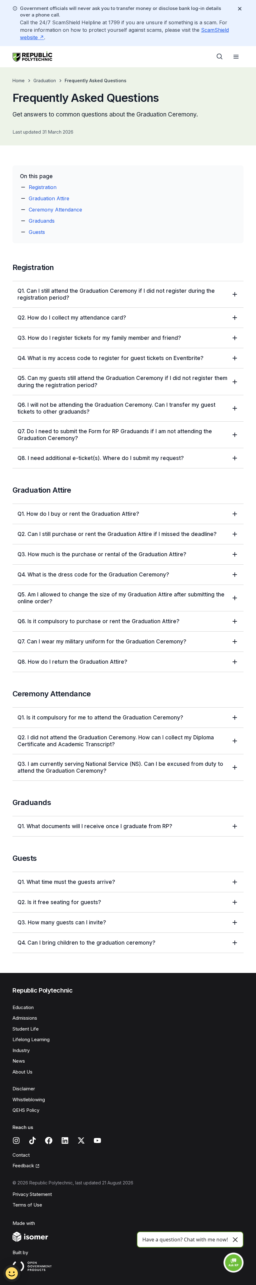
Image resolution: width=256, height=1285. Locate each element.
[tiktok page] (32, 1140)
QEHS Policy (25, 1110)
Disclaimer (23, 1089)
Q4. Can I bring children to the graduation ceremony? (86, 943)
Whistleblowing (28, 1099)
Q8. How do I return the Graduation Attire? (72, 662)
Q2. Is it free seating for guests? (59, 902)
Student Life (25, 1029)
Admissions (24, 1018)
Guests (37, 232)
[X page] (81, 1140)
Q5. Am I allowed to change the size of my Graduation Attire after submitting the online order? (120, 598)
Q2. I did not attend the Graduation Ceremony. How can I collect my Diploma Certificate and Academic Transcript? (115, 740)
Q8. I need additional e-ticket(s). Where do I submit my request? (100, 458)
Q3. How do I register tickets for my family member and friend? (99, 338)
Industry (21, 1050)
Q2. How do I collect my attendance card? (71, 318)
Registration (43, 187)
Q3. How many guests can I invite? (61, 922)
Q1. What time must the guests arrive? (66, 882)
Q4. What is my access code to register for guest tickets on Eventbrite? (110, 358)
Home (18, 80)
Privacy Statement (32, 1194)
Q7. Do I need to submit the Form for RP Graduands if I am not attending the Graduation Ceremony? (114, 434)
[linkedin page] (65, 1140)
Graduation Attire (49, 198)
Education (23, 1007)
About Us (22, 1072)
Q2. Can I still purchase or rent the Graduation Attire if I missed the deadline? (117, 534)
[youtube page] (97, 1140)
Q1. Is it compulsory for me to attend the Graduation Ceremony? (100, 717)
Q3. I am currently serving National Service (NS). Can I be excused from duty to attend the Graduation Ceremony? (120, 767)
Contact (21, 1155)
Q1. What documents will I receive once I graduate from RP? (94, 826)
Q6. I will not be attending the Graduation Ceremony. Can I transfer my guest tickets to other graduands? (116, 408)
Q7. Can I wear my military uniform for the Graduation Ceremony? (101, 641)
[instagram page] (16, 1140)
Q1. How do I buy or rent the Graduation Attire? (78, 514)
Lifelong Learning (31, 1039)
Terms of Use (27, 1205)
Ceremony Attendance (55, 209)
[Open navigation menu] (236, 56)
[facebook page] (48, 1140)
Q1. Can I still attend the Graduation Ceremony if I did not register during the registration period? (116, 294)
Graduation (44, 80)
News (18, 1061)
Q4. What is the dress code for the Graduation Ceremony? (93, 574)
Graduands (42, 221)
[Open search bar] (219, 56)
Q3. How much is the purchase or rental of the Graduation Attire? (101, 554)
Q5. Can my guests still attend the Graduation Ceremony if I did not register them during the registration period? (122, 381)
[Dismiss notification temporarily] (239, 8)
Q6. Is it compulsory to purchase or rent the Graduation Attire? (98, 621)
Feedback (23, 1166)
